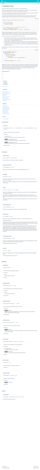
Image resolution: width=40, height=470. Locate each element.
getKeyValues (6, 112)
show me (20, 40)
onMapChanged (6, 113)
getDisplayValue (6, 107)
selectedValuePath (7, 96)
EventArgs (12, 375)
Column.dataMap (21, 8)
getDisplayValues (7, 108)
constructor (5, 86)
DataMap (7, 41)
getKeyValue (6, 111)
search (5, 95)
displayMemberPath (28, 181)
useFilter (5, 100)
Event (9, 396)
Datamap (3, 3)
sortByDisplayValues (7, 99)
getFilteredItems (6, 109)
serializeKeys (32, 64)
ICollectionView (11, 137)
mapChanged (10, 378)
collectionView (6, 91)
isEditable (5, 94)
